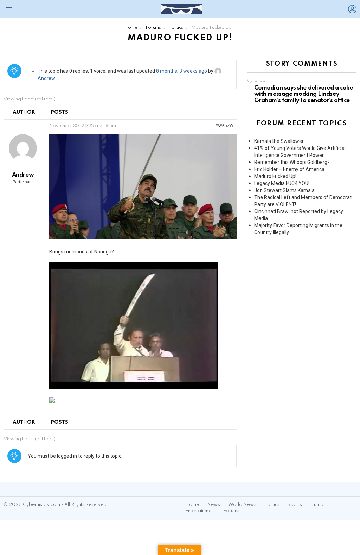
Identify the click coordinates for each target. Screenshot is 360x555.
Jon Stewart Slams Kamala (284, 190)
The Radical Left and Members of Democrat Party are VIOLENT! (303, 200)
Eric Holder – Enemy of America (289, 169)
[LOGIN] (352, 9)
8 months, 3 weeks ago (181, 71)
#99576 (224, 126)
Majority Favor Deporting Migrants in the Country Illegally (298, 229)
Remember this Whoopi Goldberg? (292, 162)
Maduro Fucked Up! (275, 176)
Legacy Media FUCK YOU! (281, 183)
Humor (317, 504)
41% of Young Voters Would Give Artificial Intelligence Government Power (300, 151)
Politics (271, 504)
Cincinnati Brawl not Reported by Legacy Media (298, 215)
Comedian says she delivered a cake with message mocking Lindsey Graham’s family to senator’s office (303, 94)
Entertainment (200, 511)
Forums (231, 511)
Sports (295, 504)
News (213, 504)
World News (242, 504)
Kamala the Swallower (279, 141)
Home (192, 504)
